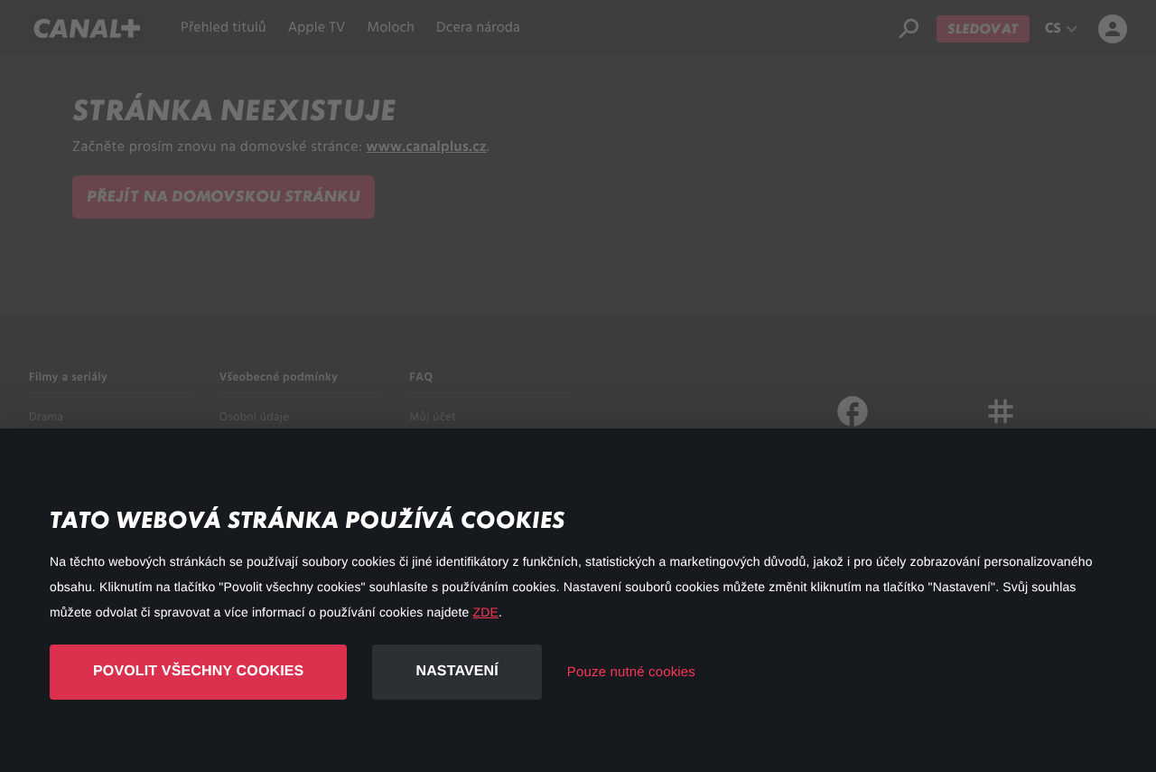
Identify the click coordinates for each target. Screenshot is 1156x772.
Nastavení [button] (456, 671)
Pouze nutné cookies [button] (631, 672)
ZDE (486, 612)
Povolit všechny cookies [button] (198, 671)
